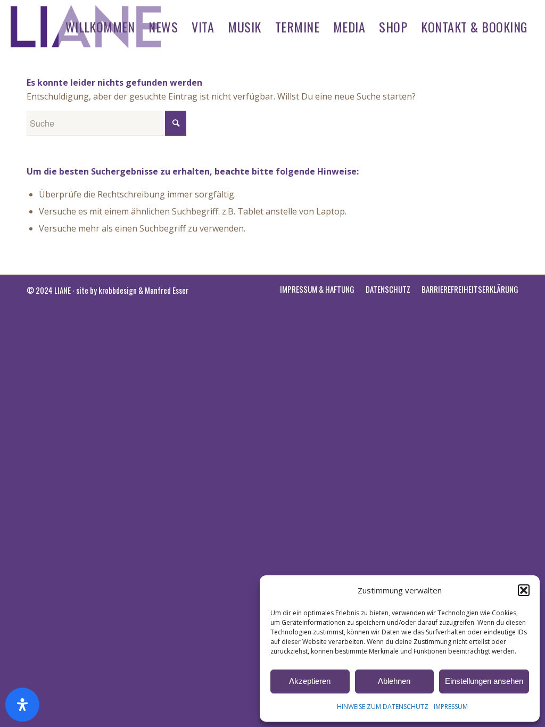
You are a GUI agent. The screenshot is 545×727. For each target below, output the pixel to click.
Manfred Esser (166, 290)
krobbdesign (117, 290)
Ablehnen (394, 680)
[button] (523, 590)
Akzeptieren (310, 680)
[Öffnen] (22, 705)
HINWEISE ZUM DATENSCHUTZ (382, 706)
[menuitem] (100, 26)
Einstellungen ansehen (484, 680)
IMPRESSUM (451, 706)
